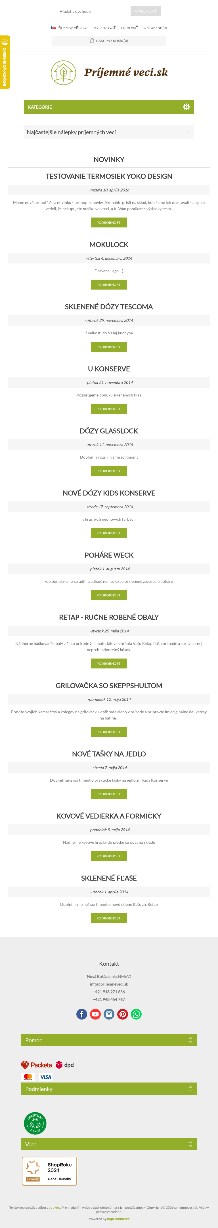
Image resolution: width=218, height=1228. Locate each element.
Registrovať (104, 28)
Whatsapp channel (136, 1014)
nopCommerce (118, 1219)
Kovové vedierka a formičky (108, 816)
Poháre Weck (109, 555)
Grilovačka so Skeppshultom (109, 685)
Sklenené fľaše (109, 878)
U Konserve (109, 368)
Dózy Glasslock (109, 431)
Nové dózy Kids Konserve (109, 493)
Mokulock (108, 244)
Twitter (109, 1014)
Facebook (81, 1014)
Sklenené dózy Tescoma (109, 306)
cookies (54, 1207)
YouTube (95, 1014)
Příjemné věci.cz (71, 28)
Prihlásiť (129, 28)
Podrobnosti (109, 222)
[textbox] (94, 11)
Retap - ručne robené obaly (109, 617)
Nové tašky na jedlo (109, 754)
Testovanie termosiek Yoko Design (109, 176)
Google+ (122, 1014)
